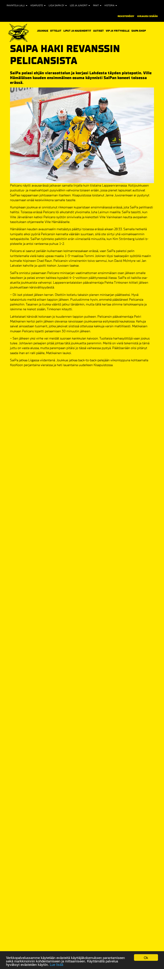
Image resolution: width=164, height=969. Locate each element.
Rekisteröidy (126, 16)
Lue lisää (56, 964)
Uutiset (98, 30)
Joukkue (42, 30)
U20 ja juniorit (79, 5)
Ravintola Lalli (16, 5)
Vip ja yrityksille (117, 30)
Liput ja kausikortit (77, 30)
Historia (109, 5)
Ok (146, 957)
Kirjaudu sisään (147, 16)
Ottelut (55, 30)
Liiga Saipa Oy (57, 5)
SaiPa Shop (138, 30)
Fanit (96, 5)
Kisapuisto (37, 5)
